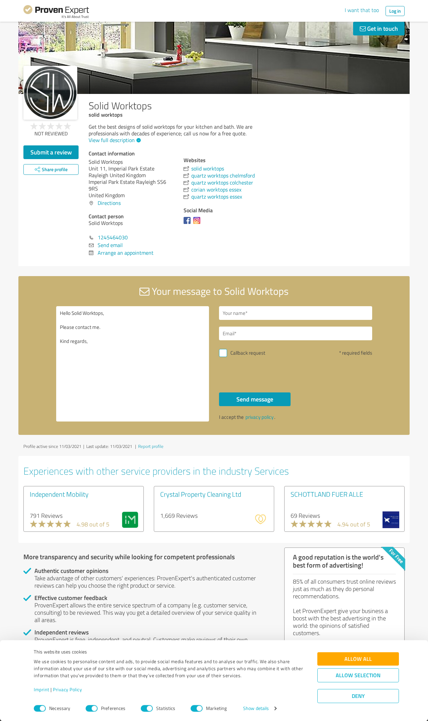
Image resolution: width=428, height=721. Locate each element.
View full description (112, 140)
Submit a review (51, 152)
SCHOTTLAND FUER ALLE (327, 494)
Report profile (151, 446)
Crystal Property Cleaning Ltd (200, 494)
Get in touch (382, 28)
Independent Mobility (59, 494)
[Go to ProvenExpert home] (56, 12)
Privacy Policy (67, 690)
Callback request (247, 352)
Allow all (358, 659)
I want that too (362, 10)
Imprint (41, 690)
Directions (109, 203)
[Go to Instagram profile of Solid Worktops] (198, 223)
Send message (254, 399)
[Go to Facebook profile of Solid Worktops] (188, 223)
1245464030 (113, 237)
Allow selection (358, 675)
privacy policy (259, 416)
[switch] (92, 708)
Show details (256, 708)
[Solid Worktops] (50, 93)
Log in (395, 11)
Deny (358, 696)
